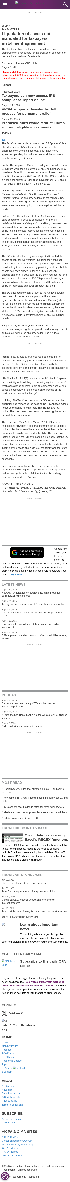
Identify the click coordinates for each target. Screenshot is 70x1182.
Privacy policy (9, 1100)
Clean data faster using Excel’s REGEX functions (46, 837)
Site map (7, 1071)
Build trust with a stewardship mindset (22, 726)
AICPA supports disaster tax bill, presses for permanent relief (29, 111)
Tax (4, 139)
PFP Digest (8, 1056)
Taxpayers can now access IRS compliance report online (28, 98)
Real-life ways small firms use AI (20, 818)
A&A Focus (8, 1053)
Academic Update (12, 1060)
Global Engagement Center (17, 1140)
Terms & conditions (12, 1104)
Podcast (6, 1049)
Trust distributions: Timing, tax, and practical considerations (34, 911)
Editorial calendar (11, 1097)
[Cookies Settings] (5, 1176)
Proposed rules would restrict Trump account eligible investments (33, 125)
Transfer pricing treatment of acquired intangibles (28, 891)
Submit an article (11, 1093)
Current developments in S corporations (24, 882)
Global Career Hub (12, 1155)
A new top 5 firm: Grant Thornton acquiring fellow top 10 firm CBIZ (35, 799)
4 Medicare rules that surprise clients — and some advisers (35, 812)
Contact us (8, 1086)
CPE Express (9, 1122)
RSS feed (7, 1068)
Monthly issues (10, 1045)
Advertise (7, 1089)
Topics (5, 1064)
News (5, 1042)
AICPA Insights (10, 1151)
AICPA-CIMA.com (12, 1137)
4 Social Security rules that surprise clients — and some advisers (33, 790)
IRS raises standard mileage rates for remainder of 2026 (33, 806)
